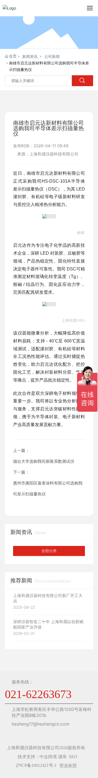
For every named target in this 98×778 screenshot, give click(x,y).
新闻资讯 (30, 56)
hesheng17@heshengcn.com (40, 724)
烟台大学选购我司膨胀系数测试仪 (43, 461)
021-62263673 (38, 694)
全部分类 (49, 551)
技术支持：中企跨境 (37, 756)
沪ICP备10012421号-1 (36, 765)
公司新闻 (52, 56)
